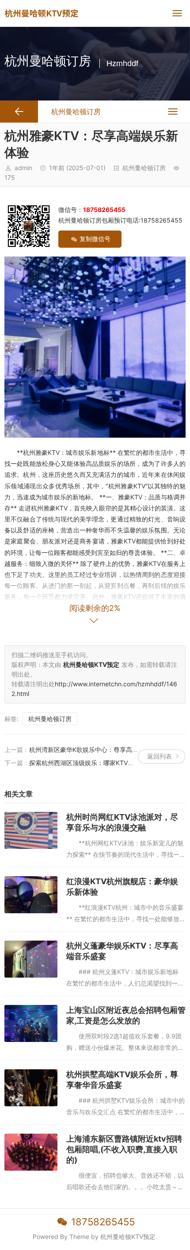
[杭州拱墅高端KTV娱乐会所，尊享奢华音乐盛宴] (30, 1087)
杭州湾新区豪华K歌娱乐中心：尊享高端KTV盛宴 (96, 749)
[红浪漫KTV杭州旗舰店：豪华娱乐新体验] (30, 894)
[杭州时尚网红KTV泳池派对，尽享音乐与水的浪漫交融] (30, 830)
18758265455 (103, 1222)
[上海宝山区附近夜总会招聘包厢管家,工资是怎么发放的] (30, 1023)
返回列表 (159, 756)
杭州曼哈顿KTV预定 (128, 1236)
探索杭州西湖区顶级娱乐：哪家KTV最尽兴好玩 (94, 762)
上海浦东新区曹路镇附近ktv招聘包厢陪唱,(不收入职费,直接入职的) (124, 1149)
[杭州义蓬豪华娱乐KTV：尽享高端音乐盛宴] (30, 959)
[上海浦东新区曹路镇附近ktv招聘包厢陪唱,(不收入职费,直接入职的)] (30, 1152)
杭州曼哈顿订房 (144, 167)
